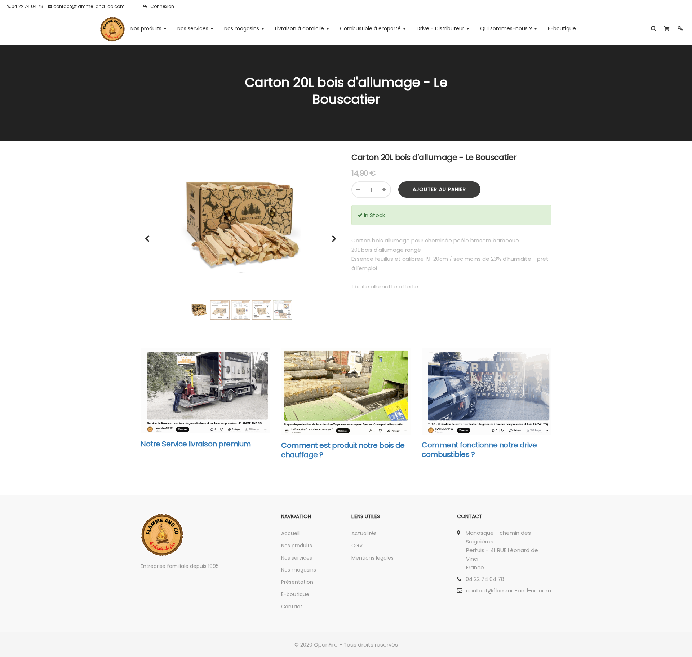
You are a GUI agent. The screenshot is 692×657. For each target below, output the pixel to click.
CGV (357, 545)
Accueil (290, 533)
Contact (291, 606)
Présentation (297, 582)
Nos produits (296, 545)
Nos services (296, 557)
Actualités (364, 533)
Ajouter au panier (439, 189)
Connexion (161, 6)
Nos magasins (298, 569)
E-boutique (295, 594)
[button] (150, 235)
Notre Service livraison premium (196, 444)
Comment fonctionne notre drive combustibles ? (479, 449)
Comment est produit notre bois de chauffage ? (343, 450)
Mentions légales (372, 557)
